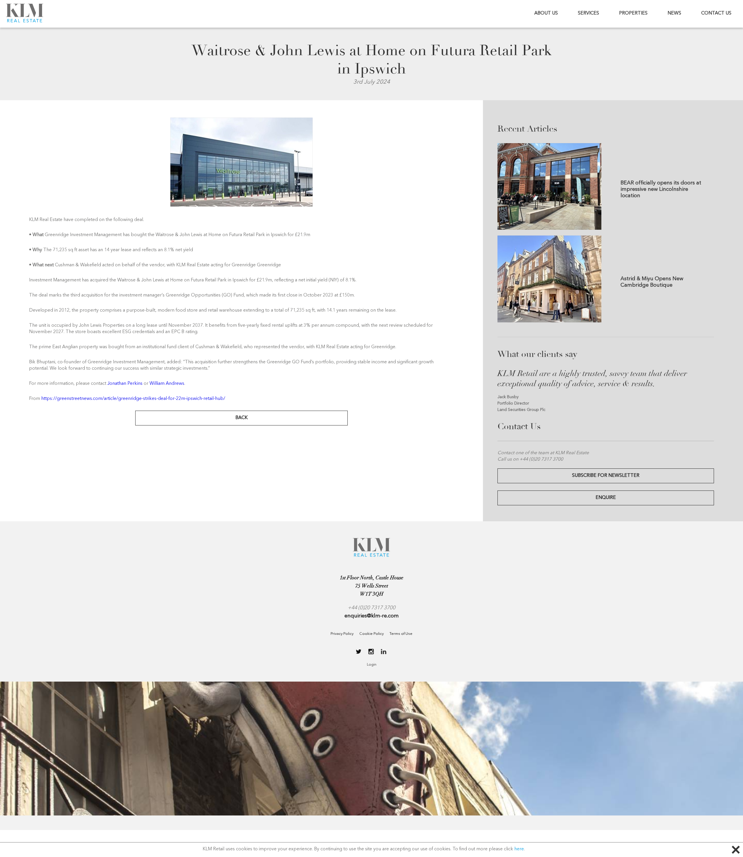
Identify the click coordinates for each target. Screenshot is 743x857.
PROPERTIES (633, 13)
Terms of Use (400, 634)
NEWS (674, 13)
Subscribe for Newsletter (605, 475)
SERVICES (588, 13)
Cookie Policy (371, 634)
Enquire (606, 497)
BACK (241, 418)
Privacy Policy (342, 634)
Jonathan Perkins (125, 383)
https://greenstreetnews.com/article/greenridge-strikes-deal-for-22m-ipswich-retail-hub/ (133, 398)
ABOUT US (546, 13)
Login (371, 664)
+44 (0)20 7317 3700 (371, 607)
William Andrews (166, 383)
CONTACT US (716, 13)
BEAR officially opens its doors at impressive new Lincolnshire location (661, 189)
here (519, 849)
